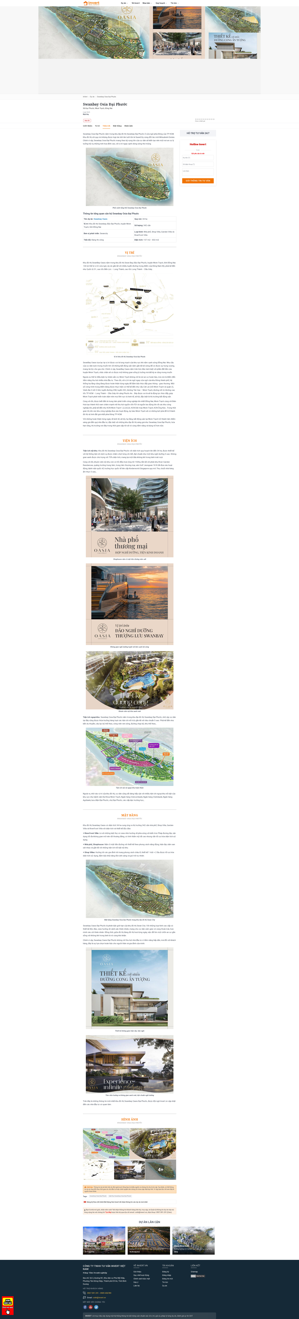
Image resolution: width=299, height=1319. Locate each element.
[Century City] (149, 1241)
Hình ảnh (128, 126)
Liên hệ (136, 1286)
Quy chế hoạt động (141, 1275)
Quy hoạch (160, 3)
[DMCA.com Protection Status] (198, 1276)
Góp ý (135, 1282)
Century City (135, 1246)
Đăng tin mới (167, 1279)
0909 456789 (105, 1293)
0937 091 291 (93, 1293)
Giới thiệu (87, 126)
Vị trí (97, 126)
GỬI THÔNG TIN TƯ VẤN (198, 181)
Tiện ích (106, 126)
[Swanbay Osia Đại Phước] (94, 32)
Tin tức (174, 3)
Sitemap (194, 1272)
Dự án (123, 3)
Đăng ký (165, 1272)
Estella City (90, 1246)
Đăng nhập (166, 1275)
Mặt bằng (117, 126)
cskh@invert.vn (99, 1297)
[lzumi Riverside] (193, 1241)
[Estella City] (104, 1241)
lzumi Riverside (181, 1246)
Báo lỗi (87, 120)
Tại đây (108, 1212)
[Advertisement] (149, 76)
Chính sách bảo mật (141, 1279)
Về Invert (136, 3)
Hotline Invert (198, 144)
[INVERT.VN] (91, 3)
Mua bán (146, 3)
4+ (160, 1169)
